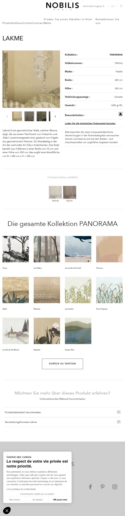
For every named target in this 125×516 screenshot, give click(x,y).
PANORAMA (116, 54)
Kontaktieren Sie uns (107, 21)
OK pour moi (60, 499)
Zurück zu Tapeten (62, 363)
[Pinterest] (102, 486)
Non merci (14, 499)
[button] (7, 510)
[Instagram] (114, 486)
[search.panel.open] (121, 6)
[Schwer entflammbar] (120, 115)
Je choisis (37, 499)
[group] (17, 116)
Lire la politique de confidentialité (21, 489)
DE (112, 6)
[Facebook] (90, 486)
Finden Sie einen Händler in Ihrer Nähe (68, 21)
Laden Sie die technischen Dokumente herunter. (90, 123)
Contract (38, 23)
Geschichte (23, 23)
